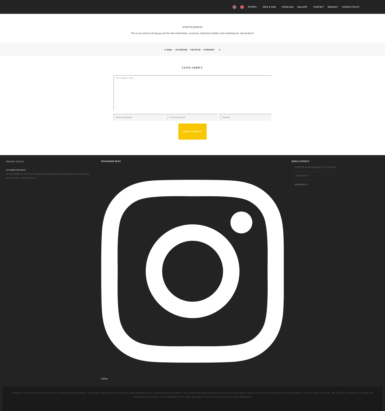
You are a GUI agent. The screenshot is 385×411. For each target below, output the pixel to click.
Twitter (195, 50)
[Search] (369, 7)
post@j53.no (301, 184)
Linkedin (209, 50)
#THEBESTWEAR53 (16, 169)
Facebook (181, 50)
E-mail (168, 50)
